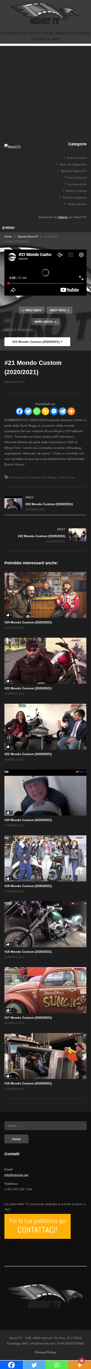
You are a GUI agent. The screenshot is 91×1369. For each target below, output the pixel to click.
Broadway (16, 477)
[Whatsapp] (37, 411)
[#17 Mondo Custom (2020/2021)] (45, 990)
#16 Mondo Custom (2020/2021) (28, 1083)
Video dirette (77, 204)
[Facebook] (19, 411)
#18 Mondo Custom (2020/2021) (28, 951)
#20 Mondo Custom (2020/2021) (28, 820)
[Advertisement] (45, 91)
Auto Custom (77, 157)
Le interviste (77, 184)
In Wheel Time (65, 477)
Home (8, 236)
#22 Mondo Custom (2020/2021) (28, 754)
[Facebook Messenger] (54, 411)
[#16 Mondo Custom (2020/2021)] (45, 1056)
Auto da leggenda (73, 164)
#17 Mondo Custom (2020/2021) (28, 1017)
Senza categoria (75, 197)
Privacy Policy (45, 1352)
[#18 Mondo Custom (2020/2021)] (45, 924)
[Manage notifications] (81, 1360)
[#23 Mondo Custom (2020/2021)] (45, 661)
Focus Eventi (77, 177)
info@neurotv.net (16, 1175)
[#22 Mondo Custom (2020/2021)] (45, 535)
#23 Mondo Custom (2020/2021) (28, 688)
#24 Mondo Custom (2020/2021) (28, 622)
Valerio (63, 217)
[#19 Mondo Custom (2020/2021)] (45, 858)
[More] (71, 411)
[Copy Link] (45, 411)
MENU (10, 227)
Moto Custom (76, 191)
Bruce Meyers (31, 477)
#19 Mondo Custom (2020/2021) (28, 886)
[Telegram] (62, 411)
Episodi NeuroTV (74, 171)
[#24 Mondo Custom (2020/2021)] (45, 595)
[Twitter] (28, 411)
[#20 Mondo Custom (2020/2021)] (45, 503)
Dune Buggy (48, 477)
